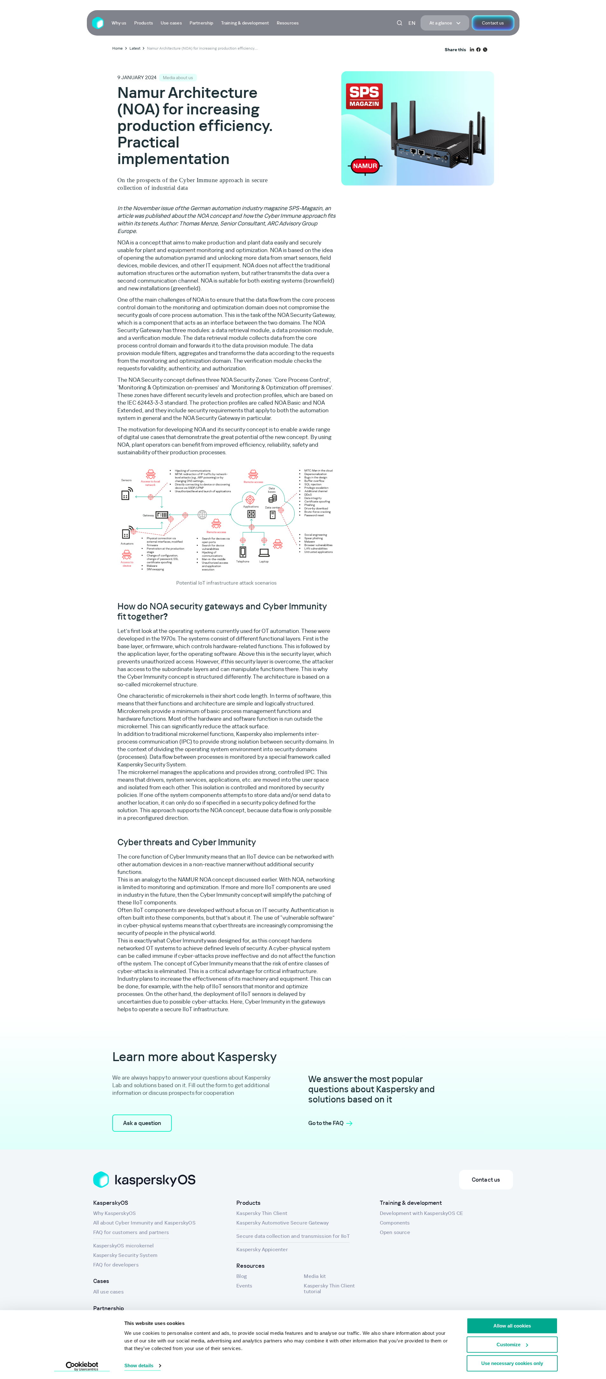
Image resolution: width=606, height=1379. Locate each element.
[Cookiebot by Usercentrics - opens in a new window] (82, 1366)
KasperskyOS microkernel (123, 1245)
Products (143, 23)
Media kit (315, 1276)
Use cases (171, 23)
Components (395, 1222)
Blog (241, 1276)
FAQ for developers (116, 1264)
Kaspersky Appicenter (262, 1249)
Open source (395, 1232)
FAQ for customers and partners (131, 1232)
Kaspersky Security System (125, 1255)
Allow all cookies (512, 1325)
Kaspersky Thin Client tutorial (329, 1288)
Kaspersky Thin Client (261, 1213)
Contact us (493, 23)
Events (244, 1285)
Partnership (201, 23)
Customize (508, 1344)
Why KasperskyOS (114, 1213)
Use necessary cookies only (512, 1363)
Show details (138, 1366)
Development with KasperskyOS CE (421, 1213)
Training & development (245, 23)
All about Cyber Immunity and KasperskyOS (144, 1222)
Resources (288, 23)
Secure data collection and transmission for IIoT (293, 1236)
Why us (119, 23)
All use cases (108, 1291)
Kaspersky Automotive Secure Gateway (282, 1222)
